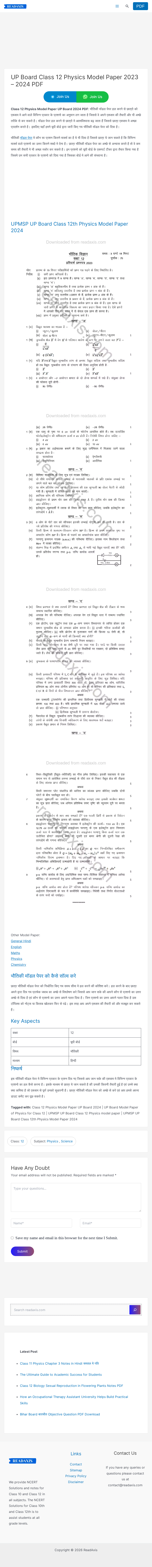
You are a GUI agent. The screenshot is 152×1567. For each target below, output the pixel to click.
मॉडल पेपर (26, 138)
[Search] (135, 1309)
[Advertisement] (76, 40)
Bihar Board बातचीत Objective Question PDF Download (60, 1414)
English (16, 947)
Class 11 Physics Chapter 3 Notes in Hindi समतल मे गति (59, 1363)
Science (67, 1141)
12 (22, 1141)
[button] (127, 6)
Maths (15, 953)
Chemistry (18, 965)
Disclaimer (76, 1482)
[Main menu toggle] (117, 6)
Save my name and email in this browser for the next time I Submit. (66, 1238)
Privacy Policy (75, 1476)
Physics (16, 959)
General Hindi (21, 941)
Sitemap (76, 1470)
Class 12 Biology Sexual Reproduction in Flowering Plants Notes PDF (71, 1386)
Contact (76, 1464)
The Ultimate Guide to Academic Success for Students (61, 1375)
